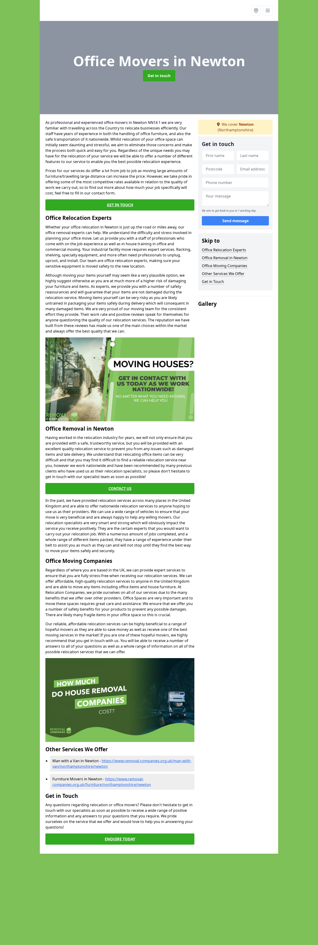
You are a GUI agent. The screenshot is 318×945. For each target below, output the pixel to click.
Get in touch (159, 75)
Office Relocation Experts (224, 249)
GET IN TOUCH (120, 204)
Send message (235, 221)
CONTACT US (120, 488)
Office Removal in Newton (224, 257)
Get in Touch (213, 281)
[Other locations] (256, 10)
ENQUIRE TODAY (120, 839)
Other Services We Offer (223, 273)
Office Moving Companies (224, 265)
